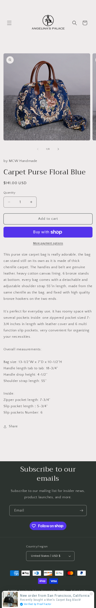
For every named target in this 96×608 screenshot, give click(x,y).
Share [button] (13, 426)
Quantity (9, 192)
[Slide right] (58, 149)
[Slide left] (38, 149)
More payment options (48, 243)
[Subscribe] (81, 510)
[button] (9, 23)
